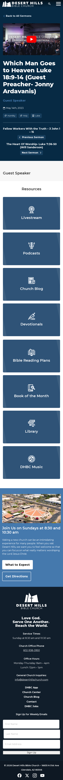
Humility (11, 115)
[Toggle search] (49, 4)
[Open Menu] (58, 3)
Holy (25, 115)
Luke (37, 115)
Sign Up (31, 752)
